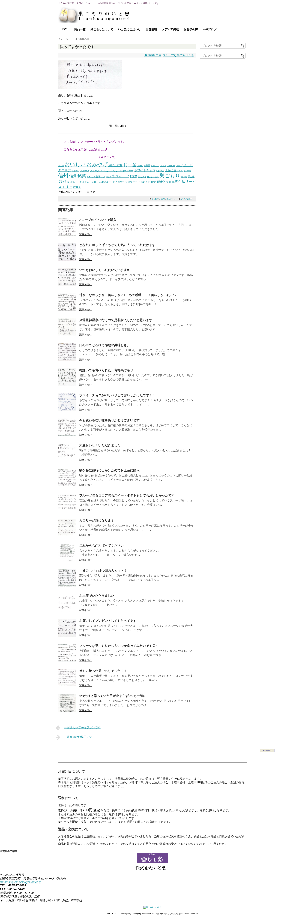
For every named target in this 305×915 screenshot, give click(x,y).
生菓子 (88, 182)
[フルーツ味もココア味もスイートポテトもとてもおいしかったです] (67, 510)
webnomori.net (148, 914)
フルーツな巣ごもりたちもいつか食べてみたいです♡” (118, 646)
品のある (142, 177)
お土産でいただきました (96, 595)
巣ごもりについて (102, 29)
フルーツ (84, 170)
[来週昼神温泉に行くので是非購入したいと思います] (67, 334)
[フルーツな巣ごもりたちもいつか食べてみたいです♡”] (67, 660)
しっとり (155, 165)
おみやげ (97, 164)
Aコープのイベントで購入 (97, 220)
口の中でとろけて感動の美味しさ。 (104, 345)
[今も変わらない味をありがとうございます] (67, 435)
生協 (81, 182)
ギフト (163, 165)
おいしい (75, 164)
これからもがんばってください (101, 545)
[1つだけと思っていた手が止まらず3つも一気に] (67, 710)
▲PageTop (267, 750)
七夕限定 (160, 170)
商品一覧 (80, 29)
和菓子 (133, 176)
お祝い (140, 165)
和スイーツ (120, 176)
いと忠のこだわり (129, 29)
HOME (65, 29)
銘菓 (143, 182)
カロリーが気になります (96, 520)
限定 (154, 181)
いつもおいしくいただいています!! (104, 270)
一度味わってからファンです (82, 727)
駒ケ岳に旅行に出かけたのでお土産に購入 (109, 470)
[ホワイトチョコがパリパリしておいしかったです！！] (67, 410)
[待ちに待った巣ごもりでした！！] (67, 685)
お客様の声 (191, 29)
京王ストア (177, 170)
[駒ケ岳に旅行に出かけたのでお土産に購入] (67, 485)
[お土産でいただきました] (67, 610)
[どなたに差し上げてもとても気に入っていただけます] (67, 259)
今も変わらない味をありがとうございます (109, 420)
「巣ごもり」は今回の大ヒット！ (103, 570)
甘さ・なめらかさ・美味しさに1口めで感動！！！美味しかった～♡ (127, 295)
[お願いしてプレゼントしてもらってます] (67, 635)
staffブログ (209, 29)
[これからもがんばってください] (67, 560)
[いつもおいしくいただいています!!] (67, 284)
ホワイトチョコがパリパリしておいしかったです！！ (117, 395)
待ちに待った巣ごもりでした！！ (103, 671)
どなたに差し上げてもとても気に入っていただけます (117, 245)
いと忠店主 (186, 198)
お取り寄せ (115, 165)
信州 (63, 175)
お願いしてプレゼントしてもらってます (107, 620)
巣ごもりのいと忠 (173, 914)
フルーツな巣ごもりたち (178, 55)
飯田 (171, 182)
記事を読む (85, 234)
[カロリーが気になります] (67, 535)
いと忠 (61, 165)
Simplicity (127, 914)
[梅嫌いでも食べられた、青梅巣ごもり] (67, 385)
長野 (148, 181)
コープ (179, 165)
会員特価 (187, 171)
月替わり (74, 182)
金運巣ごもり (132, 182)
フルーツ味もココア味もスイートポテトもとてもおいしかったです (127, 495)
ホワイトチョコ (144, 170)
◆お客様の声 (152, 55)
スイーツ (75, 171)
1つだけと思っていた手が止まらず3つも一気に (112, 696)
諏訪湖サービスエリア (112, 182)
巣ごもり (169, 175)
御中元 (184, 177)
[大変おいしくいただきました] (67, 460)
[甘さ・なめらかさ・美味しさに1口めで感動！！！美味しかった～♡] (67, 309)
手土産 (191, 176)
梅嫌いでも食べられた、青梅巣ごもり (106, 370)
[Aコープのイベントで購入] (67, 234)
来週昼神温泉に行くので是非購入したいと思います (115, 320)
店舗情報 (151, 29)
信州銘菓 (77, 176)
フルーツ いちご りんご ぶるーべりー (111, 170)
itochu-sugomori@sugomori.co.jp (20, 882)
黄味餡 (77, 187)
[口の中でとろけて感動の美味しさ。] (67, 360)
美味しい (96, 182)
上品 (168, 170)
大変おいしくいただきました (100, 445)
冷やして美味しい (96, 176)
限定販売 (163, 181)
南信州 (109, 177)
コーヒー (171, 165)
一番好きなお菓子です (78, 736)
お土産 (130, 164)
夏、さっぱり (153, 177)
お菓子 (147, 165)
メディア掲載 (170, 29)
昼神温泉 (63, 181)
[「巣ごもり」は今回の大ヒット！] (67, 585)
